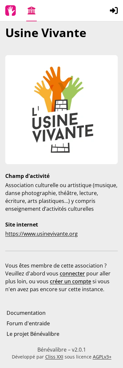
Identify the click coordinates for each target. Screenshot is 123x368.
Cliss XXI (54, 357)
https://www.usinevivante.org (41, 233)
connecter (72, 273)
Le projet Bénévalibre (33, 333)
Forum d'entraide (28, 323)
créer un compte (70, 281)
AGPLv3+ (102, 357)
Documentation (26, 312)
